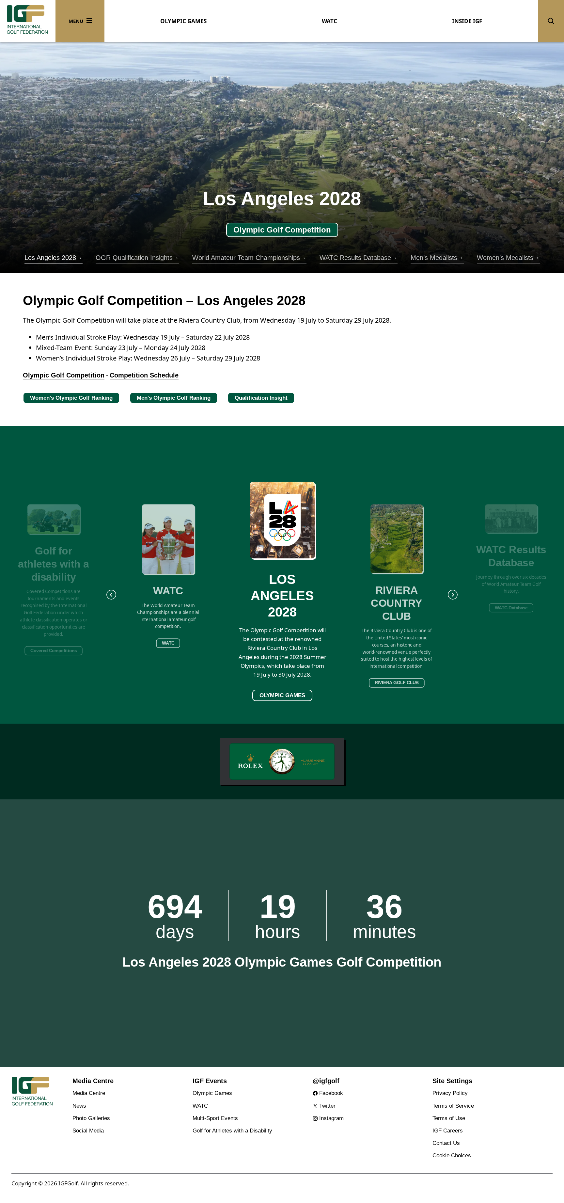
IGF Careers (447, 1131)
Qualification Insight (261, 398)
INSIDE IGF (467, 21)
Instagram (331, 1118)
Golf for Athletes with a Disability (232, 1131)
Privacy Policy (450, 1093)
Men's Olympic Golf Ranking (174, 398)
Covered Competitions (53, 650)
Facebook (331, 1093)
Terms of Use (448, 1118)
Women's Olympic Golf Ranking (71, 398)
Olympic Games (212, 1093)
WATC (329, 21)
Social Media (88, 1131)
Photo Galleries (91, 1118)
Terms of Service (453, 1106)
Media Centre (88, 1093)
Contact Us (446, 1143)
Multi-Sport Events (215, 1118)
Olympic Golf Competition (282, 229)
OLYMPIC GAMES (183, 21)
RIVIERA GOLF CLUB (397, 682)
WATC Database (511, 607)
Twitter (327, 1106)
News (79, 1106)
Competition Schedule (144, 375)
